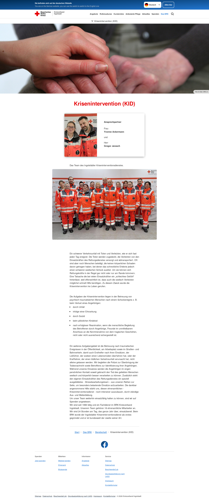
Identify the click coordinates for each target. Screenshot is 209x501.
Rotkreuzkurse (106, 14)
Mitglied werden (64, 460)
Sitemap (108, 460)
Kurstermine (119, 14)
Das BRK (165, 14)
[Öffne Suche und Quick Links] (172, 14)
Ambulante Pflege (133, 14)
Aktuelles (146, 14)
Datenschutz (110, 465)
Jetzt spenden (40, 460)
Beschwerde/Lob (111, 469)
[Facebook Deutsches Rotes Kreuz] (104, 444)
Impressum (109, 481)
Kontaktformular (111, 485)
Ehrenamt (62, 465)
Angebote (94, 14)
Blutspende (62, 469)
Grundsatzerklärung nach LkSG (115, 475)
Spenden (155, 14)
